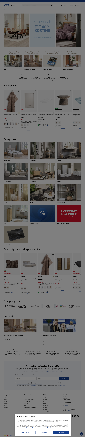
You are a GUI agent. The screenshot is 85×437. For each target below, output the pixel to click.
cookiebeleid (48, 427)
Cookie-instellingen (25, 432)
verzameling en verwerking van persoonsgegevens (33, 427)
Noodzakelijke (44, 432)
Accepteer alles (61, 432)
